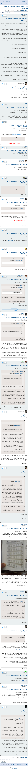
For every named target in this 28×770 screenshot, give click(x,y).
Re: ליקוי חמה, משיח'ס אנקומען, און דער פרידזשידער (16, 165)
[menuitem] (23, 2)
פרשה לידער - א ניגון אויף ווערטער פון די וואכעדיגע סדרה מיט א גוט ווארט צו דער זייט (14, 310)
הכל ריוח (25, 671)
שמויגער (25, 146)
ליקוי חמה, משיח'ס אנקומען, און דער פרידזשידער (16, 7)
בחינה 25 (23, 705)
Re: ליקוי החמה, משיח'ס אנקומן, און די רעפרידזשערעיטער (17, 87)
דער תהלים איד (21, 82)
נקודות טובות (22, 198)
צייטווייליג (21, 285)
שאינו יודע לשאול (21, 275)
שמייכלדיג (25, 103)
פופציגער (21, 121)
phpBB (17, 767)
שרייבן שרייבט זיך (24, 14)
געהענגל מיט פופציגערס (16, 134)
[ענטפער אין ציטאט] (6, 15)
